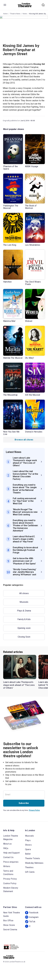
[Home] (25, 5)
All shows (24, 593)
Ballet (28, 854)
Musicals (24, 602)
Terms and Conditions (8, 873)
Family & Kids (24, 619)
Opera (28, 849)
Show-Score (9, 925)
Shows (28, 845)
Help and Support (11, 852)
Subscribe (24, 803)
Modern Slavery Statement (10, 890)
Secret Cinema (10, 929)
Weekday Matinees (34, 863)
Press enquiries (10, 862)
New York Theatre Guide (11, 914)
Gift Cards (30, 872)
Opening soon (24, 628)
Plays (28, 840)
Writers (6, 866)
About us (7, 843)
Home (5, 14)
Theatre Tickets (32, 858)
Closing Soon (24, 637)
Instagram (34, 917)
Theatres (29, 867)
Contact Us (8, 857)
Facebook (33, 912)
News (25, 14)
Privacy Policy (34, 810)
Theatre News (15, 14)
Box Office (8, 920)
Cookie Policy (9, 883)
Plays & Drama (24, 610)
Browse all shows (24, 439)
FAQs (5, 848)
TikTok (32, 921)
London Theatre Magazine (10, 838)
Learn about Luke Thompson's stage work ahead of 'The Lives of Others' (19, 685)
